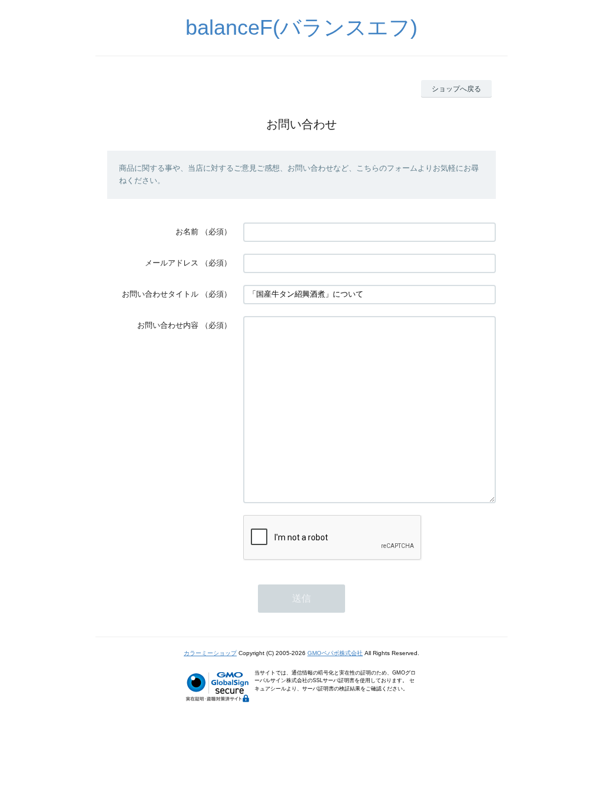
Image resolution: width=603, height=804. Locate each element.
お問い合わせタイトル (160, 294)
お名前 (186, 231)
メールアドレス (171, 262)
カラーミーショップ (210, 653)
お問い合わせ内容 (167, 325)
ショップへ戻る (456, 89)
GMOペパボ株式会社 (335, 653)
